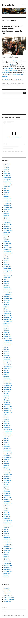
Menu (23, 4)
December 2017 (8, 361)
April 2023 (6, 239)
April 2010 (6, 535)
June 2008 (6, 577)
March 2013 (7, 469)
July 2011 (6, 507)
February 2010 (7, 539)
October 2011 (7, 501)
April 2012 (6, 489)
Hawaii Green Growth (11, 70)
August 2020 (7, 300)
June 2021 (6, 281)
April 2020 (6, 308)
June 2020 (6, 304)
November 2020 (8, 294)
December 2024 (8, 202)
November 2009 (8, 544)
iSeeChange (13, 64)
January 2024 (7, 222)
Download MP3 (6, 80)
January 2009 (7, 563)
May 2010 (6, 533)
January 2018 (7, 359)
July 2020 (6, 302)
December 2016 (8, 383)
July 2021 (6, 279)
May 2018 (6, 351)
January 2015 (7, 427)
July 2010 (6, 529)
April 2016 (6, 399)
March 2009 (7, 560)
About (4, 611)
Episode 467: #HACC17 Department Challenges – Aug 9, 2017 (13, 30)
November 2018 (8, 340)
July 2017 (6, 370)
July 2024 (6, 211)
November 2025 (8, 181)
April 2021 (6, 285)
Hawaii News (7, 593)
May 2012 (6, 488)
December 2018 (8, 338)
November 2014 (8, 431)
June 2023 (6, 236)
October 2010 (7, 524)
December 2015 (8, 406)
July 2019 (6, 325)
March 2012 (7, 491)
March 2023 (7, 241)
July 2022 (6, 256)
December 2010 (8, 520)
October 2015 (7, 410)
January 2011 (7, 518)
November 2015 (8, 408)
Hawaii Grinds (7, 592)
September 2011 (8, 503)
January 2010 (7, 541)
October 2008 (7, 569)
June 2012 (6, 486)
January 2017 (7, 381)
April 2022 (6, 262)
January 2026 (7, 177)
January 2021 (7, 291)
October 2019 (7, 319)
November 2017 (8, 363)
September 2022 (8, 253)
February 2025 (7, 198)
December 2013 (8, 452)
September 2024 (8, 207)
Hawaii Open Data (8, 595)
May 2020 (6, 306)
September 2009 (8, 548)
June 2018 (6, 349)
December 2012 (8, 474)
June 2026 (6, 167)
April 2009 (6, 558)
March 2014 (7, 446)
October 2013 (7, 455)
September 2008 (8, 571)
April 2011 (6, 512)
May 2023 (6, 237)
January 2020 (7, 313)
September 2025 (8, 184)
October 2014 (7, 433)
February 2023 (7, 243)
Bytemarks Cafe (8, 5)
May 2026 (6, 169)
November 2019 (8, 317)
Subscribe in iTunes (18, 80)
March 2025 (7, 196)
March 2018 (7, 355)
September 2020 (8, 298)
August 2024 (7, 209)
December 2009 (8, 543)
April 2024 (6, 217)
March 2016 (7, 400)
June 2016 (6, 395)
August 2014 (7, 436)
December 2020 (8, 292)
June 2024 (6, 213)
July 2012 (6, 484)
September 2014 (8, 435)
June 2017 (6, 372)
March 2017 (7, 378)
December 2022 (8, 247)
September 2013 (8, 457)
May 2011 (6, 510)
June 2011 (6, 508)
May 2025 (6, 192)
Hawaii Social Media (9, 599)
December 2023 (8, 224)
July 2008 (6, 575)
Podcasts (12, 83)
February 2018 (7, 357)
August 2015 (7, 414)
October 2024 (7, 205)
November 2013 (8, 453)
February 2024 (7, 220)
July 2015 (6, 416)
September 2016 (8, 389)
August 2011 (7, 505)
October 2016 (7, 387)
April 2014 (6, 444)
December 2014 (8, 429)
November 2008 (8, 567)
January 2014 (7, 450)
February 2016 (7, 402)
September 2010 (8, 525)
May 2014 (6, 442)
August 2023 (7, 232)
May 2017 (6, 374)
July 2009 (6, 552)
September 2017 (8, 366)
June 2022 (6, 258)
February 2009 (7, 561)
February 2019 (7, 334)
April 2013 (6, 467)
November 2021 (8, 272)
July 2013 (6, 461)
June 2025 (6, 190)
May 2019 (6, 328)
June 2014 (6, 440)
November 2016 (8, 385)
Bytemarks (6, 588)
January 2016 (7, 404)
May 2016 (6, 397)
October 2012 (7, 478)
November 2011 (8, 499)
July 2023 (6, 234)
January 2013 (7, 472)
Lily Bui (15, 61)
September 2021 (8, 275)
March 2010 (7, 537)
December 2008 (8, 565)
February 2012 (7, 493)
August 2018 (7, 345)
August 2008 (7, 573)
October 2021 (7, 273)
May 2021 (6, 283)
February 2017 (7, 380)
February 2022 (7, 266)
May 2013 (6, 465)
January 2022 (7, 268)
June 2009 (6, 554)
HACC (16, 83)
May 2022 (6, 260)
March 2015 (7, 423)
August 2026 (7, 164)
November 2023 (8, 226)
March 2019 (7, 332)
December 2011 (8, 497)
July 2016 (6, 393)
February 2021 (7, 289)
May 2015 (6, 419)
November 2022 (8, 249)
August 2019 (7, 323)
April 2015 (6, 421)
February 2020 (7, 311)
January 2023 (7, 245)
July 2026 (6, 166)
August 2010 (7, 527)
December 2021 (8, 270)
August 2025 (7, 186)
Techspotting (7, 601)
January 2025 (7, 200)
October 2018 (7, 342)
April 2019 (6, 330)
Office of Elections (9, 68)
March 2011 (7, 514)
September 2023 (8, 230)
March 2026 (7, 173)
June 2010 (6, 531)
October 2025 (7, 183)
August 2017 (7, 368)
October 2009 (7, 546)
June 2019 (6, 327)
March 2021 (7, 287)
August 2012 (7, 482)
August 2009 (7, 550)
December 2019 (8, 315)
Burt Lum (5, 151)
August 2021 (7, 277)
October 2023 (7, 228)
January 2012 (7, 495)
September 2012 (8, 480)
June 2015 (6, 417)
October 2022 (7, 251)
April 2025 (6, 194)
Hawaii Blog (7, 590)
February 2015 (7, 425)
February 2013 (7, 471)
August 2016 (7, 391)
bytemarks (11, 151)
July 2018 (6, 347)
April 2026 (6, 171)
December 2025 (8, 179)
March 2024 (7, 219)
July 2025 (6, 188)
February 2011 (7, 516)
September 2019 (8, 321)
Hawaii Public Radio (9, 597)
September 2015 (8, 412)
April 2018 (6, 353)
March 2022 (7, 264)
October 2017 (7, 364)
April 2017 (6, 376)
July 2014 (6, 438)
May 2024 (6, 215)
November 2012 (8, 476)
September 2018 (8, 344)
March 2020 (7, 309)
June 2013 (6, 463)
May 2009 (6, 556)
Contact (4, 607)
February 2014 (7, 448)
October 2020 (7, 296)
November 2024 (8, 203)
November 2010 (8, 522)
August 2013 (7, 459)
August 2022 (7, 255)
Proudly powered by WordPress (17, 615)
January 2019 (7, 336)
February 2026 (7, 175)
